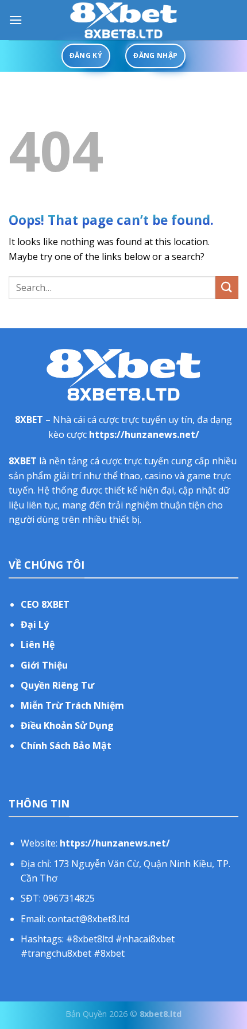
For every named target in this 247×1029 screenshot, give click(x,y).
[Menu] (15, 20)
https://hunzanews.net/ (144, 434)
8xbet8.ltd (161, 1013)
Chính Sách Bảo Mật (66, 745)
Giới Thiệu (44, 665)
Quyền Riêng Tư (57, 685)
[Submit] (226, 287)
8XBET (29, 419)
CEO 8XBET (45, 604)
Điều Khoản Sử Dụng (67, 725)
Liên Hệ (38, 644)
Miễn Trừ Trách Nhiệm (72, 705)
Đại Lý (35, 624)
